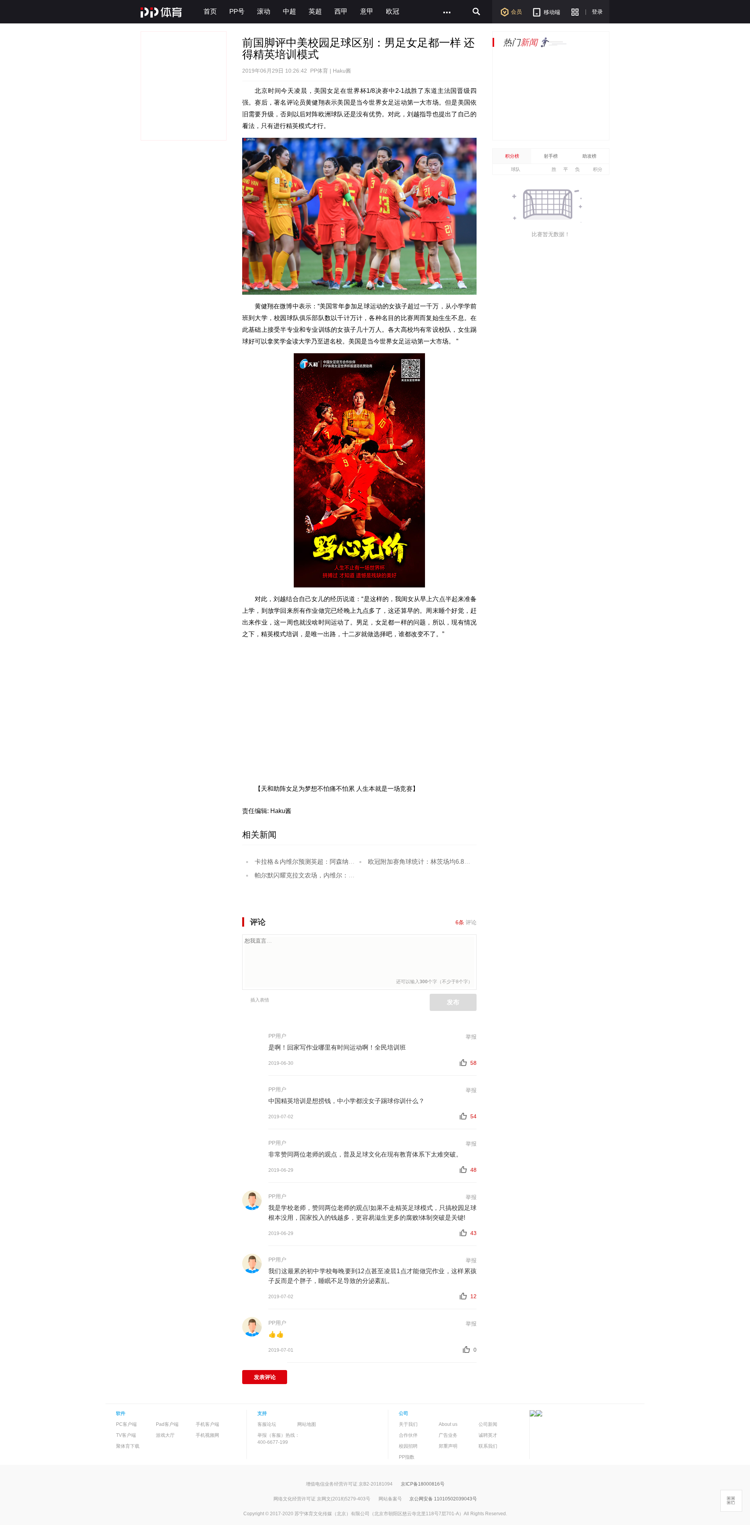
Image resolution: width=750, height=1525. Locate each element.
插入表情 (259, 1000)
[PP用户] (252, 1039)
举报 (471, 1037)
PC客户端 (126, 1424)
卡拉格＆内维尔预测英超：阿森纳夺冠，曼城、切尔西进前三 (339, 861)
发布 (453, 1002)
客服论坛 (266, 1424)
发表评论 (265, 1377)
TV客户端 (126, 1435)
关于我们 (408, 1424)
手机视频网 (207, 1435)
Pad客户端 (167, 1424)
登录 (597, 12)
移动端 (552, 12)
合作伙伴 (408, 1435)
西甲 (341, 11)
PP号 (237, 11)
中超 (289, 11)
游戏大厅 (165, 1435)
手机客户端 (207, 1424)
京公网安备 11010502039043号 (443, 1499)
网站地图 (306, 1424)
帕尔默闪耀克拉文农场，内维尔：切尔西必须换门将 (326, 875)
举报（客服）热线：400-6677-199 (278, 1438)
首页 (210, 11)
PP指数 (406, 1457)
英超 (315, 11)
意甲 (366, 11)
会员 (516, 12)
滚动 (263, 11)
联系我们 (488, 1446)
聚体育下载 (127, 1446)
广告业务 (448, 1435)
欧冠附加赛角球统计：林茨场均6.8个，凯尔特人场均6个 (446, 861)
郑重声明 (448, 1446)
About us (448, 1424)
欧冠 (392, 11)
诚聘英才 (488, 1435)
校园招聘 (408, 1446)
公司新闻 (488, 1424)
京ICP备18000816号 (423, 1484)
